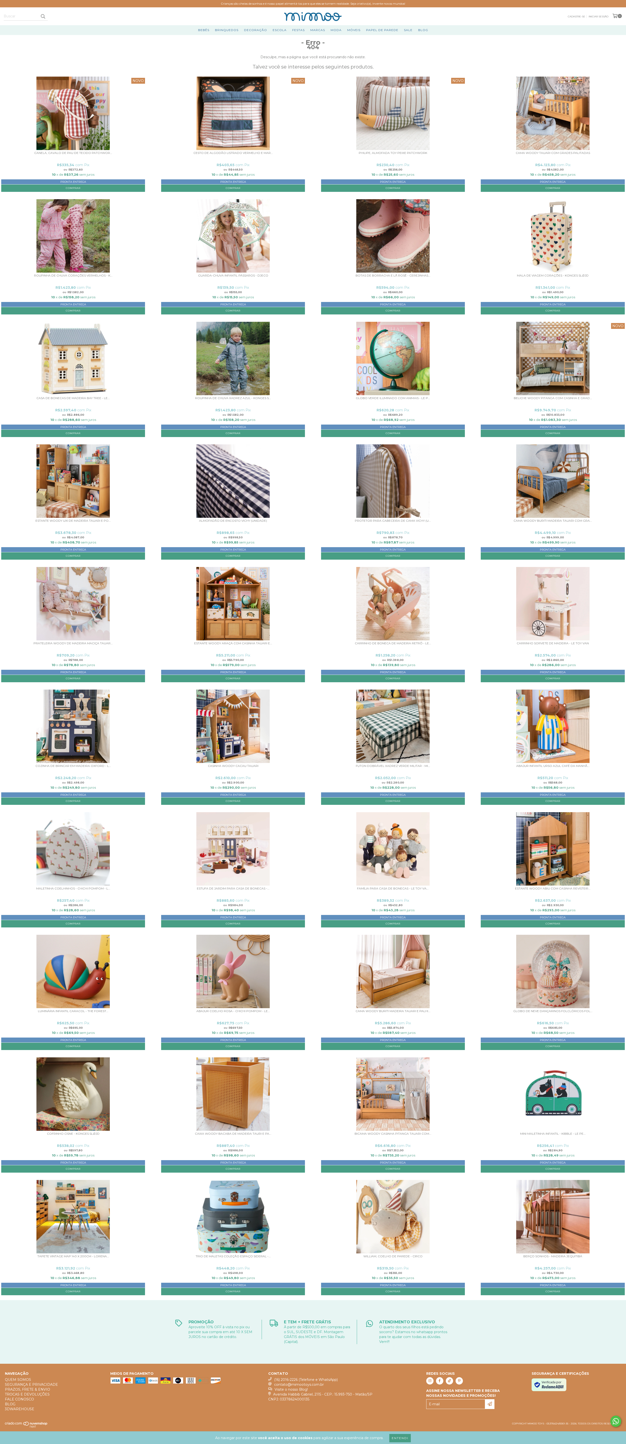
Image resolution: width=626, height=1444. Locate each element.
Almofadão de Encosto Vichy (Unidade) (233, 520)
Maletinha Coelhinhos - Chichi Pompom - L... (73, 888)
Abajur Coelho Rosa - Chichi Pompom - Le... (233, 1011)
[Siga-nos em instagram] (430, 1381)
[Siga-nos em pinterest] (459, 1381)
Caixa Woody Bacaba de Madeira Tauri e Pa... (233, 1133)
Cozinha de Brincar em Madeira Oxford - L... (73, 766)
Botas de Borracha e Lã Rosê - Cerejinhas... (393, 275)
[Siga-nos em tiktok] (449, 1381)
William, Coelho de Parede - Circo (393, 1256)
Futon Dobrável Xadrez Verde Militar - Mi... (393, 766)
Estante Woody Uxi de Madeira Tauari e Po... (73, 520)
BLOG (423, 30)
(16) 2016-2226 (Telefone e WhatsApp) (306, 1379)
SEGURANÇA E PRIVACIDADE (31, 1384)
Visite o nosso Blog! (291, 1389)
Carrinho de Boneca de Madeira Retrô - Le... (393, 643)
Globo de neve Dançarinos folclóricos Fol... (552, 1011)
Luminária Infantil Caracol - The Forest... (73, 1011)
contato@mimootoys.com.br (299, 1384)
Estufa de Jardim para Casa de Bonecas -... (233, 888)
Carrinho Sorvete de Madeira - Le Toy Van (553, 643)
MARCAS (317, 30)
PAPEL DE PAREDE (382, 30)
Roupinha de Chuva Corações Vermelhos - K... (73, 275)
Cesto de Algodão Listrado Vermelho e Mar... (233, 153)
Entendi (400, 1438)
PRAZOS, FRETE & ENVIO (27, 1389)
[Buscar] (43, 16)
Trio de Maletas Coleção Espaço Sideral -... (233, 1256)
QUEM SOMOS (18, 1379)
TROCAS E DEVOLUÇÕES (27, 1394)
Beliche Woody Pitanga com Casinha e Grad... (553, 398)
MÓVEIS (353, 30)
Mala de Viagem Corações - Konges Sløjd (553, 275)
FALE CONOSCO (19, 1399)
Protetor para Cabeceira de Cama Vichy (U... (393, 520)
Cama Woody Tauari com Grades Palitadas (553, 153)
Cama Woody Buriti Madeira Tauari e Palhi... (393, 1011)
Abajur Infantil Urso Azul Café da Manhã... (553, 766)
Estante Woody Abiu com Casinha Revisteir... (553, 888)
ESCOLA (280, 30)
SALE (408, 30)
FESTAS (298, 30)
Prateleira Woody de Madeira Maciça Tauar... (73, 643)
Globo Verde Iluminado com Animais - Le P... (393, 398)
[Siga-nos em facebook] (439, 1381)
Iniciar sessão (598, 16)
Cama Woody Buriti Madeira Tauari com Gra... (553, 520)
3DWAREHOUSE (19, 1409)
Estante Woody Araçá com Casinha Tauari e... (233, 643)
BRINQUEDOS (226, 30)
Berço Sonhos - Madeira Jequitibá (552, 1256)
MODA (336, 30)
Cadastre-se (576, 16)
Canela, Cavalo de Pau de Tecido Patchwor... (73, 153)
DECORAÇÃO (255, 30)
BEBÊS (203, 30)
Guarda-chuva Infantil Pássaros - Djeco (233, 275)
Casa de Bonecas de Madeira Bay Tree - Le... (73, 398)
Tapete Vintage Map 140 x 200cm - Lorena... (73, 1256)
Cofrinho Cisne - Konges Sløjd (73, 1133)
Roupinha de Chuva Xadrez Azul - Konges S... (233, 398)
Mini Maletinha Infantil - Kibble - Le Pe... (553, 1133)
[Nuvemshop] (26, 1426)
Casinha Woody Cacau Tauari (233, 766)
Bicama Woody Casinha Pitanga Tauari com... (393, 1133)
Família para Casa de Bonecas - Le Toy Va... (393, 888)
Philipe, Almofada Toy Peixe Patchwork (393, 153)
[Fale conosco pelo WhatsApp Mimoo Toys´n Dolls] (615, 1421)
